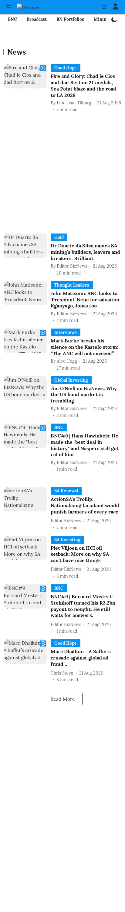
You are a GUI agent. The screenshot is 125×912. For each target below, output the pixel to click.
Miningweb (105, 19)
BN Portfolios (70, 19)
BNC (12, 19)
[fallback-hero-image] (27, 88)
